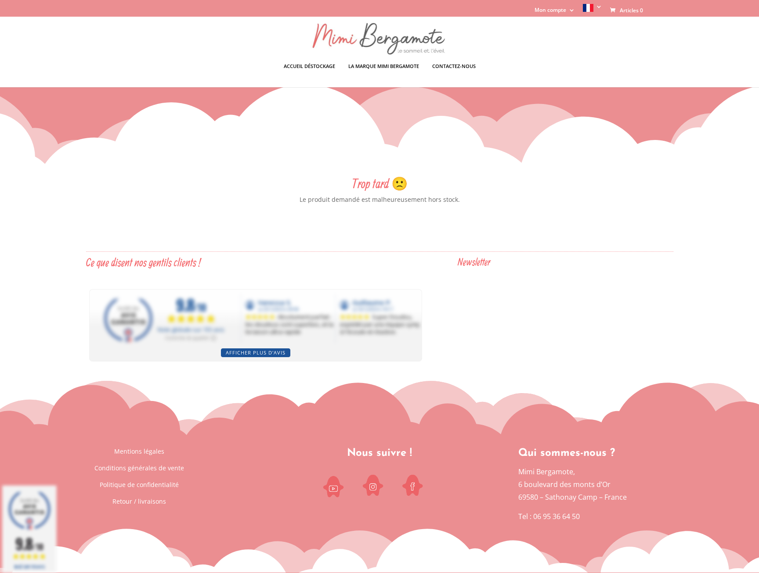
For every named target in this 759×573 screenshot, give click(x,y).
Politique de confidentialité (139, 484)
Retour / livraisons (139, 501)
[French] (592, 10)
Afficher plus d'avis (256, 352)
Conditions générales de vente (139, 468)
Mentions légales (139, 451)
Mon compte (550, 10)
